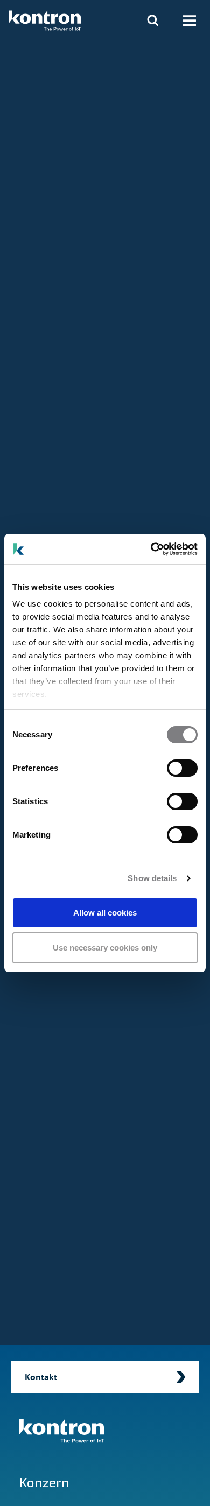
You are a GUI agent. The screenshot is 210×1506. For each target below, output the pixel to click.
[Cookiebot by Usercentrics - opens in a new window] (151, 549)
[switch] (182, 768)
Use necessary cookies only (105, 947)
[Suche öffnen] (153, 20)
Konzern (44, 1482)
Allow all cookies (105, 912)
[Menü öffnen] (189, 20)
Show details (152, 878)
